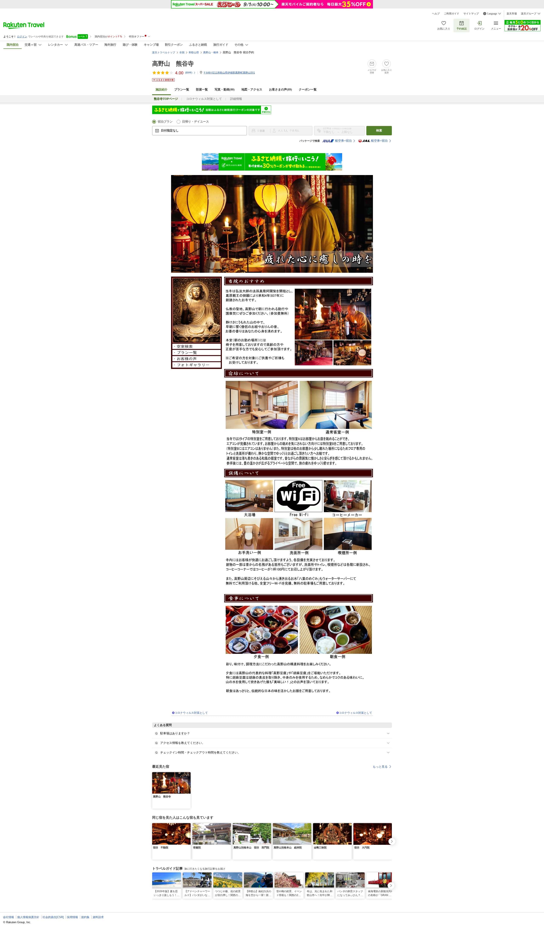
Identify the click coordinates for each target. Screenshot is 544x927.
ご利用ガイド (451, 13)
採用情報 (72, 917)
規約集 (85, 917)
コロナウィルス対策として (204, 98)
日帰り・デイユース (195, 121)
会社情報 (8, 917)
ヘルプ (436, 13)
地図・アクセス (251, 89)
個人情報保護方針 (28, 917)
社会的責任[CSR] (53, 917)
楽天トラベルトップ (163, 52)
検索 (379, 130)
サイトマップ (471, 13)
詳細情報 (236, 98)
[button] (188, 774)
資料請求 (98, 917)
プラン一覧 (181, 89)
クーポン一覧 (308, 89)
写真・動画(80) (225, 89)
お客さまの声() (280, 89)
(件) (188, 72)
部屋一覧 (202, 89)
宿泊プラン (165, 121)
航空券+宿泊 (343, 140)
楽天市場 (512, 13)
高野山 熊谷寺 (173, 63)
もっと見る (380, 766)
